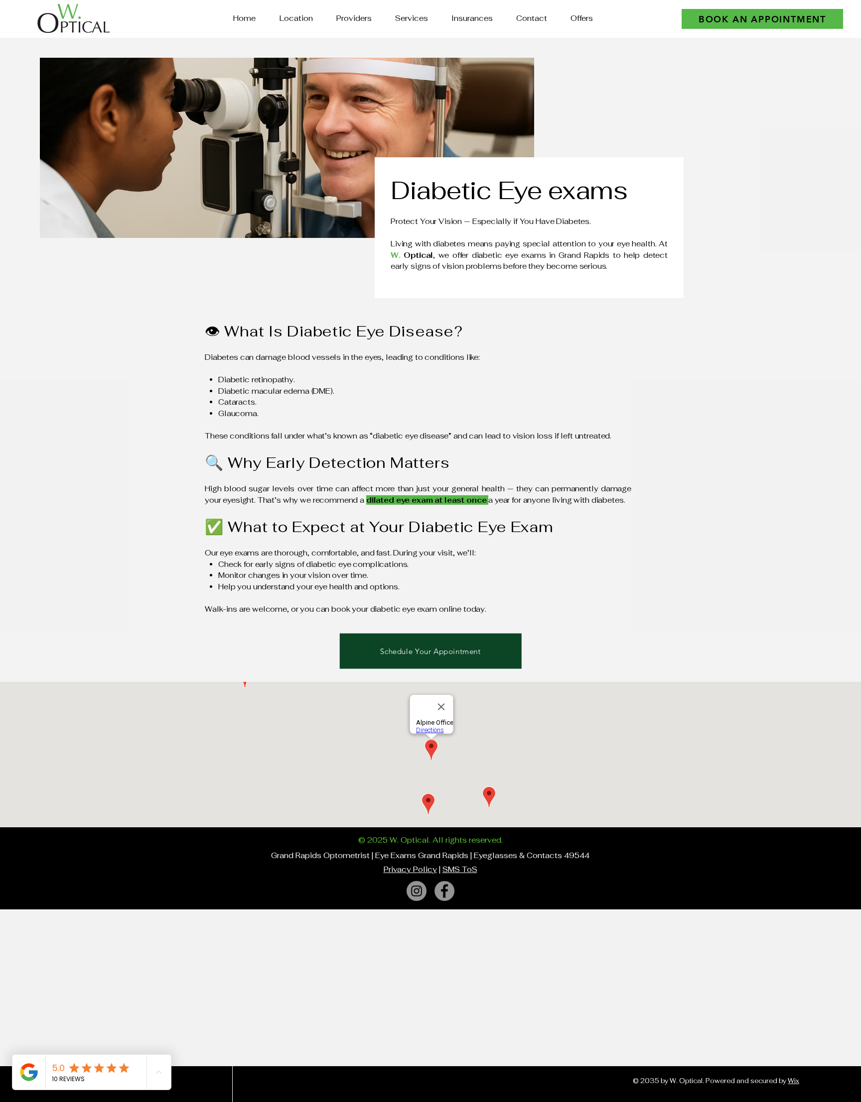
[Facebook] (444, 891)
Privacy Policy (410, 869)
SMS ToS (459, 869)
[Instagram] (417, 891)
